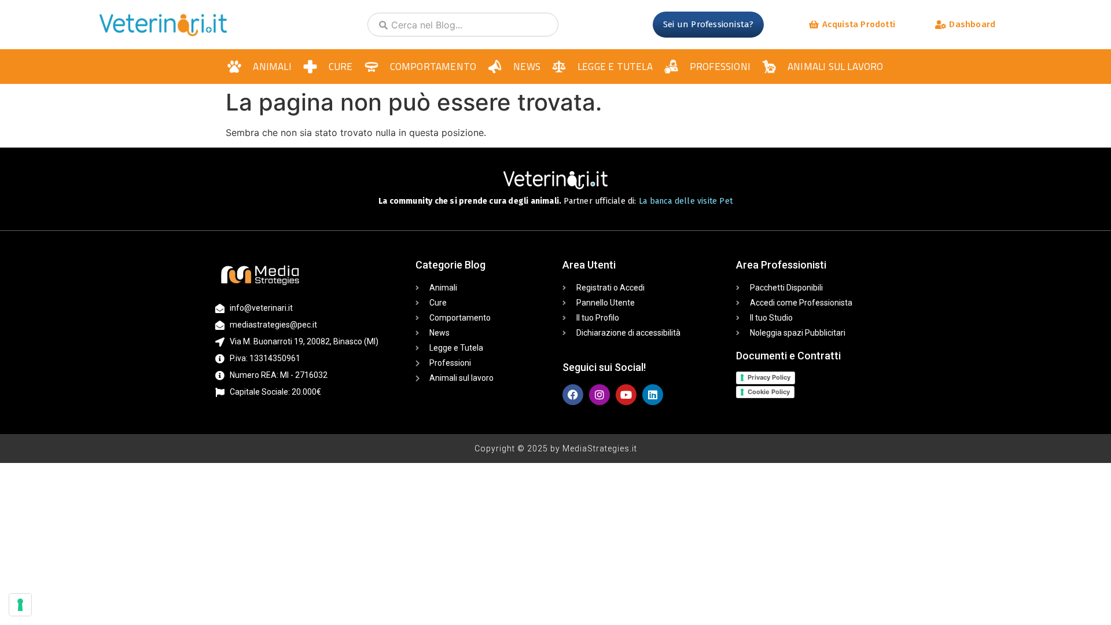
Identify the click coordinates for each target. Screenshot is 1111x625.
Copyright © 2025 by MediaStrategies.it (555, 448)
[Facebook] (572, 394)
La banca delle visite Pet (686, 201)
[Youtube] (626, 394)
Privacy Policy (769, 377)
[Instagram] (599, 394)
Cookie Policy (769, 392)
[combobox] (462, 24)
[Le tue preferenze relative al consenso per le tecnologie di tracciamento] (20, 605)
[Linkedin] (652, 394)
